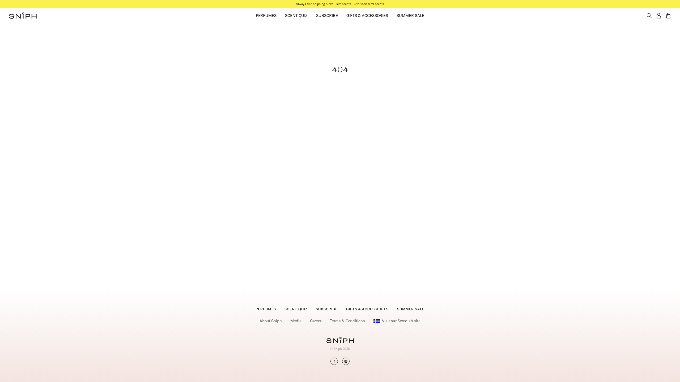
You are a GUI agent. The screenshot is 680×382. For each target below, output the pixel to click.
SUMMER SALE (410, 15)
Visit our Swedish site (401, 320)
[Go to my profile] (659, 15)
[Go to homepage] (340, 340)
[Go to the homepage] (22, 15)
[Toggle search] (649, 15)
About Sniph (271, 320)
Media (295, 320)
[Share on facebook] (334, 361)
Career (316, 320)
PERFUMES (266, 15)
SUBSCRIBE (327, 15)
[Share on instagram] (346, 361)
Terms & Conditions (347, 320)
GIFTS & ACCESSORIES (367, 15)
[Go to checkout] (668, 15)
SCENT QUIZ (296, 15)
